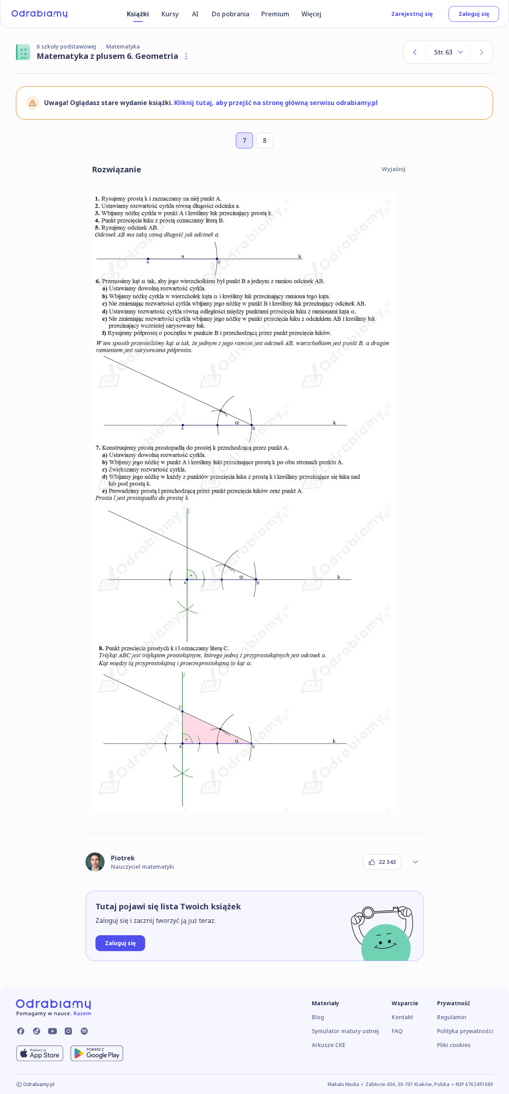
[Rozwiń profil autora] (416, 862)
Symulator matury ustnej (345, 1031)
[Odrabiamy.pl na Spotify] (84, 1031)
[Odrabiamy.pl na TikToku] (36, 1031)
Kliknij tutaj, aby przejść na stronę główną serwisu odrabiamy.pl (276, 102)
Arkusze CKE (328, 1045)
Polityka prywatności (465, 1031)
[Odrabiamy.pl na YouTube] (52, 1031)
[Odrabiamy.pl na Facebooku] (20, 1031)
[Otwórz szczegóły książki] (186, 56)
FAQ (397, 1031)
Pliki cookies (453, 1045)
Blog (318, 1017)
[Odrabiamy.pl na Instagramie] (68, 1031)
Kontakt (402, 1017)
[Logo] (39, 14)
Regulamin (451, 1017)
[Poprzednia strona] (414, 52)
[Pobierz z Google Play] (97, 1053)
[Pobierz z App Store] (40, 1053)
